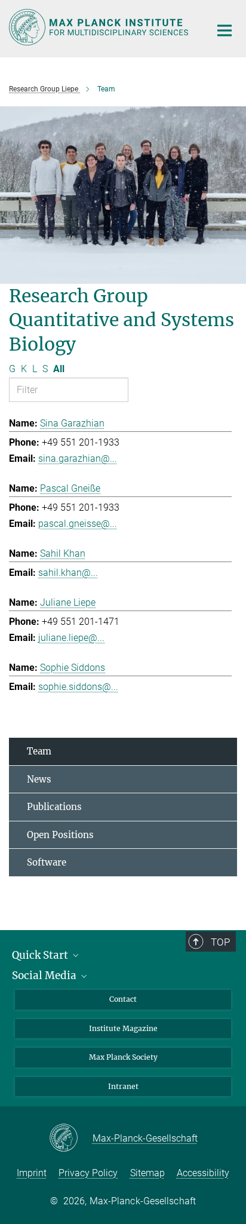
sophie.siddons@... (78, 686)
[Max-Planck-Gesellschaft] (71, 1138)
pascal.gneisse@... (77, 523)
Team (39, 751)
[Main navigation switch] (224, 30)
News (39, 779)
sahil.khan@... (68, 572)
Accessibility (203, 1173)
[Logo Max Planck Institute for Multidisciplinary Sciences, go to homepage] (100, 27)
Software (46, 862)
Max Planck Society (123, 1057)
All (58, 369)
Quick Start (41, 955)
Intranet (123, 1086)
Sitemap (147, 1173)
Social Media (45, 975)
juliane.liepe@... (71, 637)
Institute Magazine (123, 1028)
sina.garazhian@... (77, 458)
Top (220, 942)
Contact (123, 999)
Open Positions (60, 834)
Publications (54, 806)
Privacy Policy (88, 1173)
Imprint (32, 1173)
